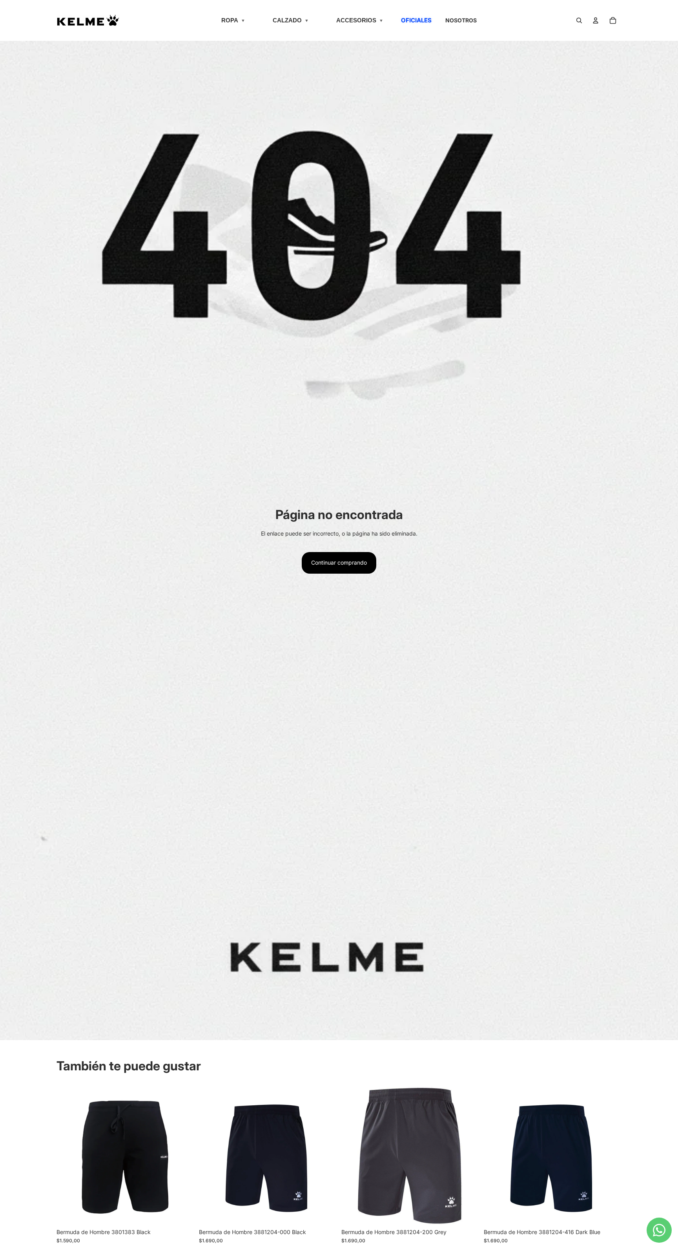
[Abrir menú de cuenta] (595, 20)
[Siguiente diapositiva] (182, 1156)
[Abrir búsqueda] (579, 20)
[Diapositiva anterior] (68, 1156)
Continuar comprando (339, 562)
